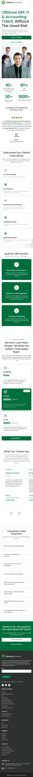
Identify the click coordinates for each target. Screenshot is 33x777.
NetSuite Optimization (7, 714)
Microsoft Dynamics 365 (7, 694)
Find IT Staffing (5, 747)
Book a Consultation (16, 639)
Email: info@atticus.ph (10, 768)
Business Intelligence (6, 700)
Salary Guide (5, 727)
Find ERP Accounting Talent (8, 750)
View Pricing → (16, 438)
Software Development (7, 702)
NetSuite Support (6, 715)
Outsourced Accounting (7, 707)
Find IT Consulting (6, 752)
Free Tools (4, 754)
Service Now (5, 698)
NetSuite (4, 692)
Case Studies (5, 725)
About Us (4, 733)
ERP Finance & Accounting (8, 703)
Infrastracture (5, 705)
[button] (30, 2)
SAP (3, 696)
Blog (3, 723)
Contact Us (4, 735)
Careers (3, 737)
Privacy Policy (19, 681)
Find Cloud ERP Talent (7, 748)
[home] (12, 2)
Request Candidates (16, 644)
